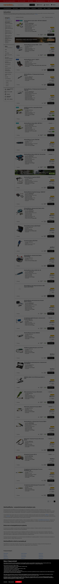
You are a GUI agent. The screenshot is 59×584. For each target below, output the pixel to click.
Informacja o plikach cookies (16, 577)
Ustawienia (5, 581)
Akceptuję (18, 581)
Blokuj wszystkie (11, 581)
